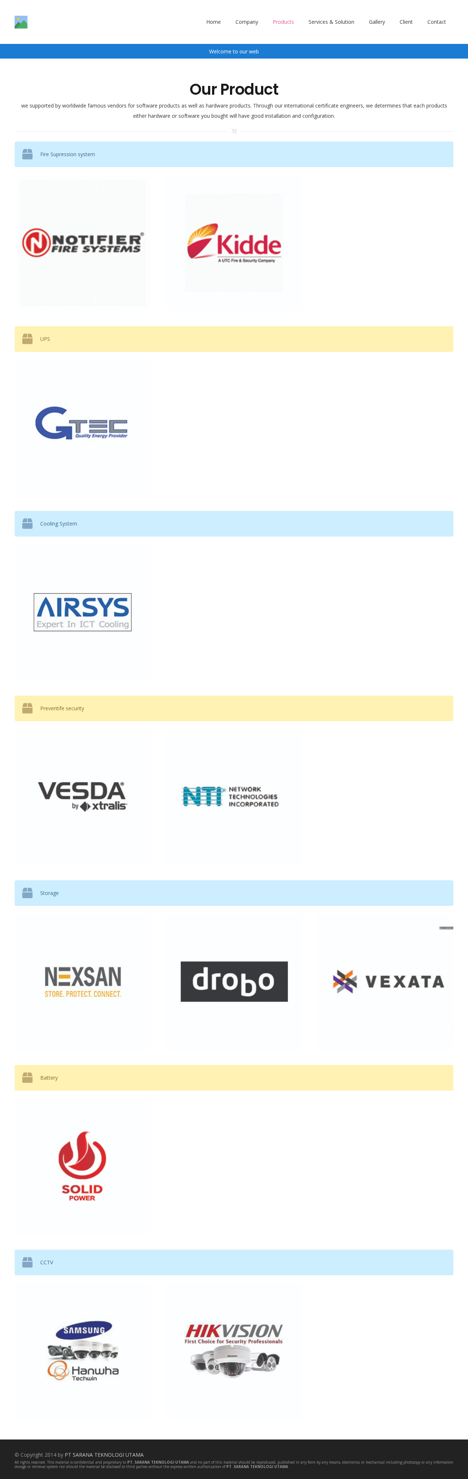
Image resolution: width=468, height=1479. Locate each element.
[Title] (21, 22)
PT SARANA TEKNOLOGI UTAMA (104, 1454)
